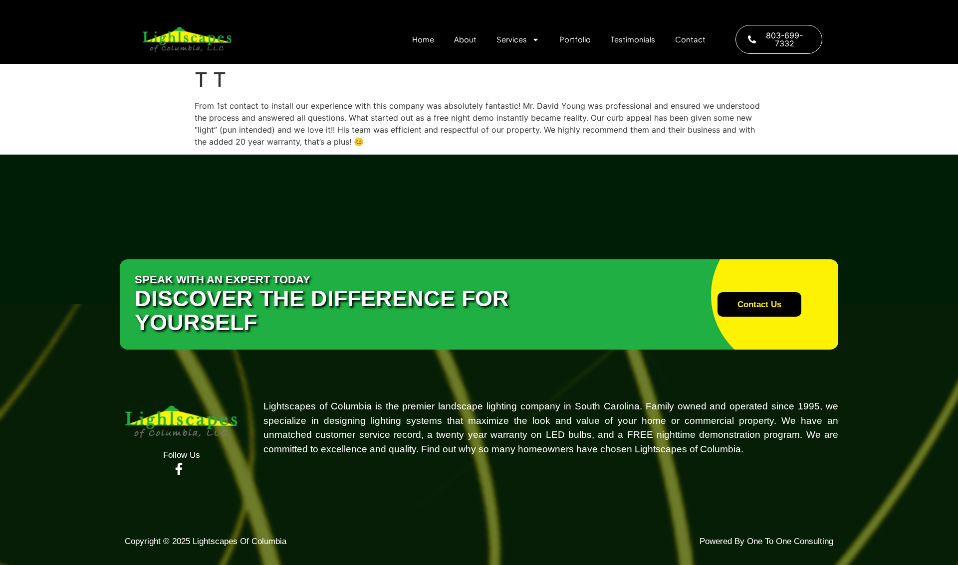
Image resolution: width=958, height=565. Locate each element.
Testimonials (633, 39)
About (465, 39)
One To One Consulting (788, 541)
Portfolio (575, 39)
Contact (690, 39)
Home (423, 39)
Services (511, 39)
